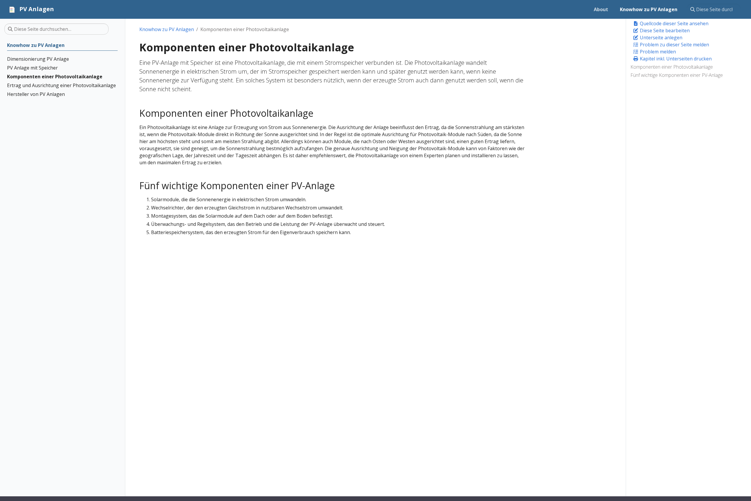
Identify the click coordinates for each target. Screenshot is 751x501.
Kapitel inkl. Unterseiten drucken (675, 58)
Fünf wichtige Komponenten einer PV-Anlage (676, 75)
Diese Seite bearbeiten (664, 30)
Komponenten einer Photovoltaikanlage (671, 67)
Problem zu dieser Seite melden (674, 44)
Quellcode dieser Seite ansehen (673, 23)
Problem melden (657, 51)
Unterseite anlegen (660, 37)
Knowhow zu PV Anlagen (166, 29)
